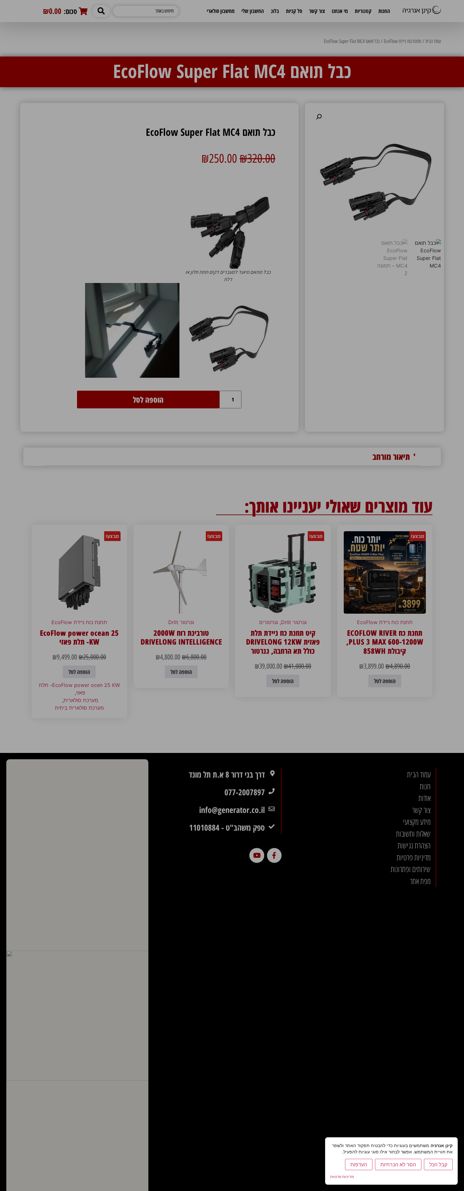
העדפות (358, 1164)
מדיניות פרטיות (342, 1176)
